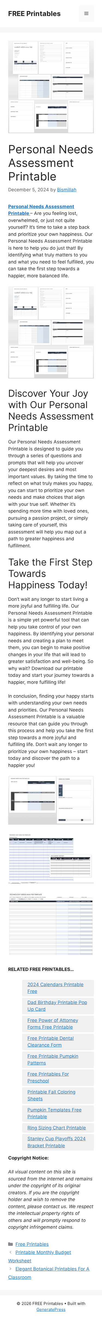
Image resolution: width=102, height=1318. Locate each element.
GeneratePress (51, 1309)
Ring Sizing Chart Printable (56, 1127)
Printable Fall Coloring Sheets (51, 1095)
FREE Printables (34, 13)
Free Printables (32, 1244)
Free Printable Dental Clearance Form (50, 1042)
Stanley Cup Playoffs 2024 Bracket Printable (56, 1142)
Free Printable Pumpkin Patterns (52, 1059)
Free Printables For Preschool (48, 1077)
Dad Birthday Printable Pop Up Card (57, 1006)
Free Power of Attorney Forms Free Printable (52, 1024)
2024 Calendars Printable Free (55, 988)
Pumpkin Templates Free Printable (54, 1113)
